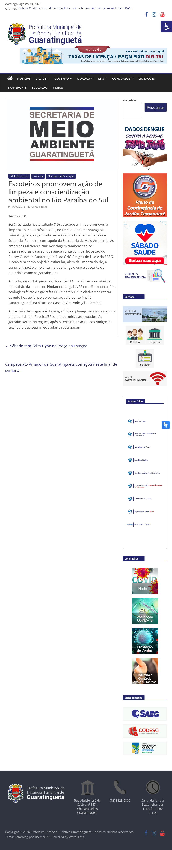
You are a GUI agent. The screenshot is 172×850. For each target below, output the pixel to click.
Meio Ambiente (19, 176)
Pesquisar (129, 100)
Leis (101, 78)
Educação (39, 87)
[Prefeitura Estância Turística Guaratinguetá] (10, 78)
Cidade (41, 78)
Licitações (146, 78)
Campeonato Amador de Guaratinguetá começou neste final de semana (61, 367)
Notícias (24, 78)
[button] (166, 26)
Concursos (121, 78)
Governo (61, 78)
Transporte (17, 87)
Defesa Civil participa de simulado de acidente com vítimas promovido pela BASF (75, 8)
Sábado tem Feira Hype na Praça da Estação (46, 345)
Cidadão (83, 78)
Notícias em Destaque (61, 176)
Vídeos (57, 87)
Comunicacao (39, 207)
